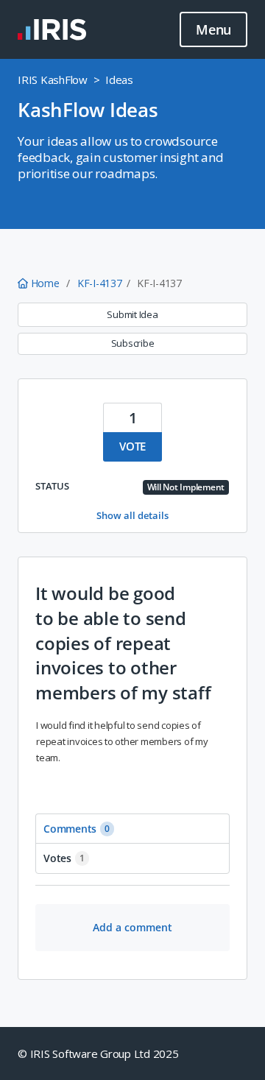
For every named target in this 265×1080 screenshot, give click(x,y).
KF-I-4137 (99, 283)
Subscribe (133, 343)
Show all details (132, 515)
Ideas (119, 79)
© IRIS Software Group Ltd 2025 (98, 1053)
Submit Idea (132, 314)
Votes (64, 858)
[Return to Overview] (52, 29)
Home (45, 283)
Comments (76, 829)
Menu (213, 29)
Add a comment (132, 927)
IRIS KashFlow (53, 79)
